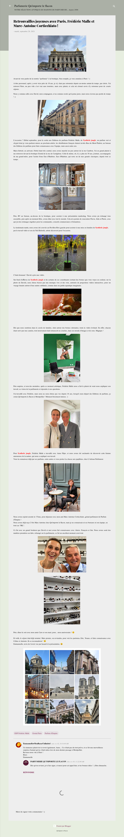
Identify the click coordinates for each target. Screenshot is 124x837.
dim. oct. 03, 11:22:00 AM (75, 761)
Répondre (28, 772)
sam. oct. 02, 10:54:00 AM (60, 743)
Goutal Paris (37, 733)
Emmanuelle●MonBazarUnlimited (36, 743)
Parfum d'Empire (51, 733)
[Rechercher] (114, 6)
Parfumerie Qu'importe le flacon (33, 6)
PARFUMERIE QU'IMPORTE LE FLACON (48, 761)
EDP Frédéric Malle (22, 733)
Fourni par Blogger (63, 826)
